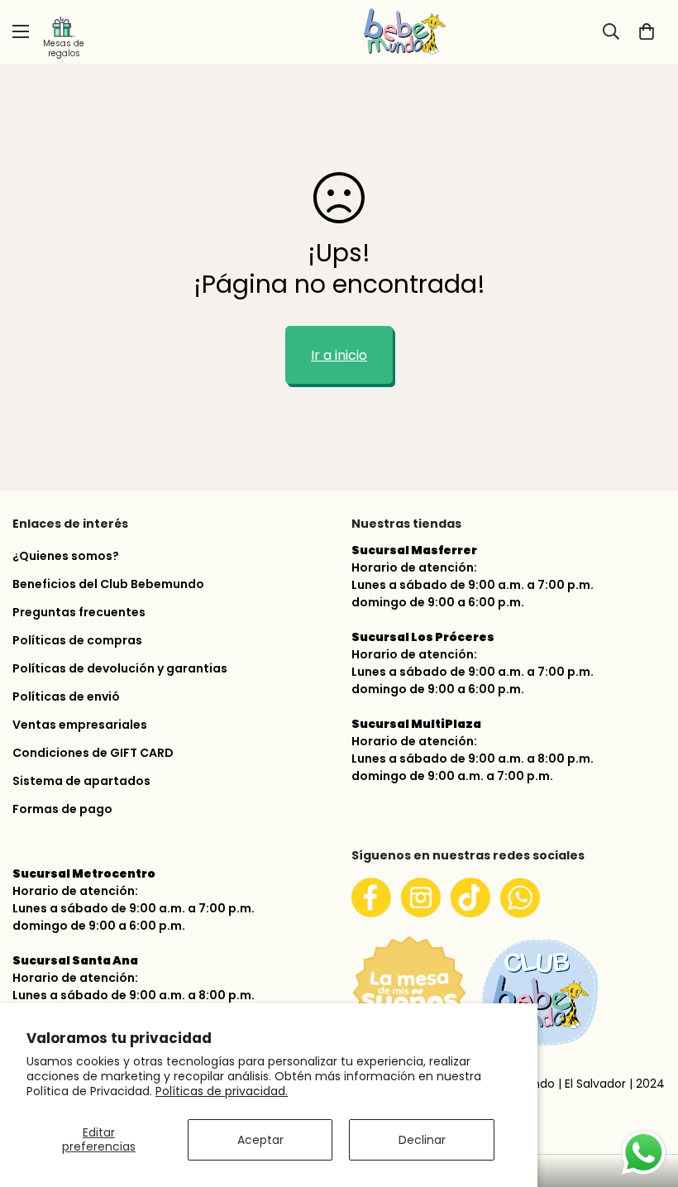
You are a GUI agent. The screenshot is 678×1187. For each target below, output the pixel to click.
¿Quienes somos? (65, 556)
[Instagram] (421, 897)
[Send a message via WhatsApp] (644, 1153)
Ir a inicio (339, 355)
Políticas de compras (77, 640)
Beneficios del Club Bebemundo (108, 584)
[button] (647, 31)
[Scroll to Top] (646, 1099)
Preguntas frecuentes (79, 612)
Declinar (422, 1140)
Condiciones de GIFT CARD (93, 752)
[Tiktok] (470, 897)
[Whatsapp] (520, 897)
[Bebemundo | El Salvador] (339, 32)
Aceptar (260, 1140)
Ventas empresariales (79, 724)
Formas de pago (62, 809)
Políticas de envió (66, 696)
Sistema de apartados (81, 781)
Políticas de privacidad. (221, 1091)
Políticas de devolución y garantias (119, 668)
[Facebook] (371, 897)
